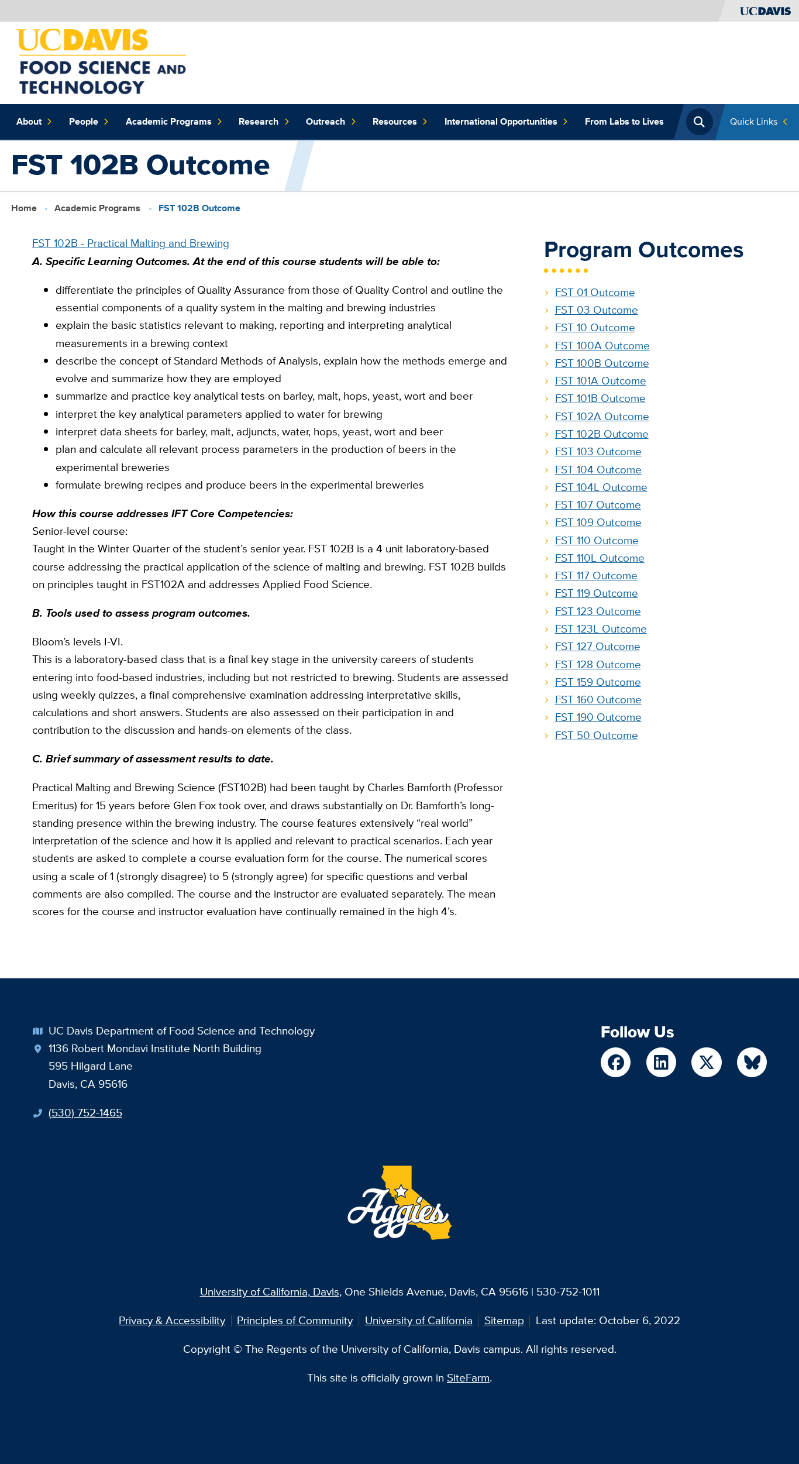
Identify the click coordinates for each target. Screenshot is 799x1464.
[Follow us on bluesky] (752, 1062)
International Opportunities (501, 121)
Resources (395, 121)
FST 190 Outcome (598, 717)
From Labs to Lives (624, 121)
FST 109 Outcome (598, 522)
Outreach (325, 121)
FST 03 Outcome (596, 310)
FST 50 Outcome (596, 735)
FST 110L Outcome (600, 558)
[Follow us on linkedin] (661, 1062)
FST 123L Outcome (601, 629)
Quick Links (753, 121)
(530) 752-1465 (85, 1113)
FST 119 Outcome (596, 593)
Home (24, 208)
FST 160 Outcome (598, 699)
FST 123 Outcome (598, 611)
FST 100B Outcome (602, 363)
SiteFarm (468, 1378)
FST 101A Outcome (600, 381)
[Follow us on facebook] (616, 1062)
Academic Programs (169, 121)
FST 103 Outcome (598, 451)
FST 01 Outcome (595, 292)
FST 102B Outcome (602, 434)
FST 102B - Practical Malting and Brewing (130, 243)
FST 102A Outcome (602, 416)
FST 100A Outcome (602, 345)
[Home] (101, 62)
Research (258, 121)
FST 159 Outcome (598, 682)
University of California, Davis (269, 1292)
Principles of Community (295, 1320)
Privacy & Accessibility (172, 1320)
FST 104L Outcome (601, 487)
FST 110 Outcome (597, 540)
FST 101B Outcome (600, 398)
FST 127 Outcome (597, 646)
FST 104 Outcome (598, 469)
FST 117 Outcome (596, 575)
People (83, 121)
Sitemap (504, 1320)
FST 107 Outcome (598, 505)
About (29, 121)
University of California (419, 1320)
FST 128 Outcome (598, 664)
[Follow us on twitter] (706, 1062)
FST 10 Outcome (595, 327)
